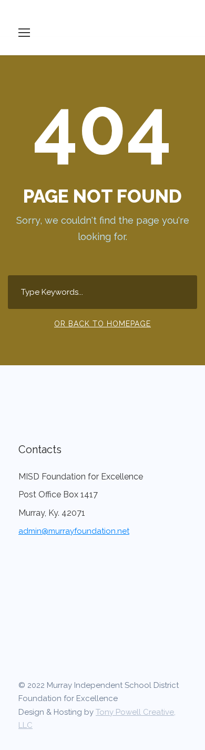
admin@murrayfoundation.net (73, 531)
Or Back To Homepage (102, 323)
